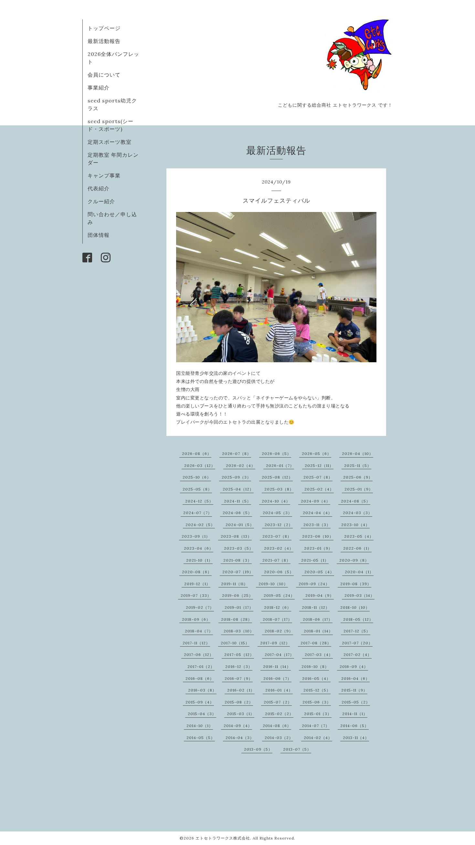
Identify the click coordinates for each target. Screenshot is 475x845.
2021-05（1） (315, 560)
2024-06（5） (237, 512)
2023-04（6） (198, 548)
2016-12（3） (238, 666)
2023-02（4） (278, 548)
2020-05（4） (319, 571)
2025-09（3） (236, 477)
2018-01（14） (318, 630)
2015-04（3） (202, 713)
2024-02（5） (200, 524)
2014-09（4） (238, 725)
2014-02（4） (318, 737)
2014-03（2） (279, 737)
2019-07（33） (196, 595)
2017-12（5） (356, 630)
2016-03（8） (202, 690)
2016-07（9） (239, 678)
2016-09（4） (354, 666)
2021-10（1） (199, 560)
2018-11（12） (316, 607)
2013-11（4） (356, 737)
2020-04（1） (359, 571)
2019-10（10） (273, 583)
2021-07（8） (276, 560)
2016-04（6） (355, 678)
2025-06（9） (358, 477)
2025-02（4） (319, 489)
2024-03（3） (357, 512)
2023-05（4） (359, 536)
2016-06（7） (277, 678)
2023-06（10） (317, 536)
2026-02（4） (240, 465)
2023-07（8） (276, 536)
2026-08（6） (196, 453)
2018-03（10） (239, 630)
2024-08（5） (355, 501)
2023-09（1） (196, 536)
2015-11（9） (354, 690)
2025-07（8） (317, 477)
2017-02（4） (357, 654)
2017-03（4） (319, 654)
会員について (104, 74)
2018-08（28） (236, 619)
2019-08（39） (355, 583)
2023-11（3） (317, 524)
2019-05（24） (279, 595)
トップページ (104, 28)
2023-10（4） (355, 524)
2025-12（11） (319, 465)
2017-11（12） (196, 642)
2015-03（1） (240, 713)
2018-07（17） (277, 619)
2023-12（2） (279, 524)
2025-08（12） (277, 477)
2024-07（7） (197, 512)
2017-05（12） (239, 654)
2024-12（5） (199, 501)
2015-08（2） (239, 702)
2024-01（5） (240, 524)
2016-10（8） (315, 666)
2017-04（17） (279, 654)
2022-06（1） (357, 548)
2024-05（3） (277, 512)
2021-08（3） (237, 560)
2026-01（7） (280, 465)
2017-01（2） (201, 666)
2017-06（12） (199, 654)
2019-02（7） (200, 607)
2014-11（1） (354, 713)
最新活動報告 (104, 41)
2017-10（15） (235, 642)
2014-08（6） (277, 725)
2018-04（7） (199, 630)
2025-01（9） (358, 489)
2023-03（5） (238, 548)
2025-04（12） (238, 489)
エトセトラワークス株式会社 (222, 838)
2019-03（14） (359, 595)
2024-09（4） (315, 501)
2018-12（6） (277, 607)
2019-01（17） (239, 607)
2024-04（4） (317, 512)
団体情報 (99, 235)
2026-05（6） (316, 453)
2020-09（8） (354, 560)
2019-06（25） (237, 595)
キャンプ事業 (104, 175)
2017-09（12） (275, 642)
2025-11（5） (357, 465)
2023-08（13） (236, 536)
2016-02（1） (241, 690)
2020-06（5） (279, 571)
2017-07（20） (357, 642)
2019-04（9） (319, 595)
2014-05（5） (200, 737)
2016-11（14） (277, 666)
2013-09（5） (258, 749)
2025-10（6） (197, 477)
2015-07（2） (278, 702)
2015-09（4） (199, 702)
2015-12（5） (317, 690)
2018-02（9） (279, 630)
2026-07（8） (236, 453)
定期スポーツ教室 (110, 142)
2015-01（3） (318, 713)
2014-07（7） (316, 725)
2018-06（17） (317, 619)
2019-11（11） (234, 583)
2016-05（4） (316, 678)
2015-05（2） (356, 702)
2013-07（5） (297, 749)
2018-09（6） (196, 619)
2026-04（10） (357, 453)
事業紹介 (99, 87)
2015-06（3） (316, 702)
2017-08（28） (316, 642)
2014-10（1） (199, 725)
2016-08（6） (199, 678)
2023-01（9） (318, 548)
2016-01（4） (279, 690)
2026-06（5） (276, 453)
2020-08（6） (197, 571)
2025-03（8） (279, 489)
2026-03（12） (199, 465)
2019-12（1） (197, 583)
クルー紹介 (101, 201)
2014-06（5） (354, 725)
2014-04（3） (240, 737)
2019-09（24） (314, 583)
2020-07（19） (237, 571)
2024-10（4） (276, 501)
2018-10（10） (355, 607)
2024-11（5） (237, 501)
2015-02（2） (279, 713)
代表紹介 (99, 188)
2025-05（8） (197, 489)
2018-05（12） (358, 619)
